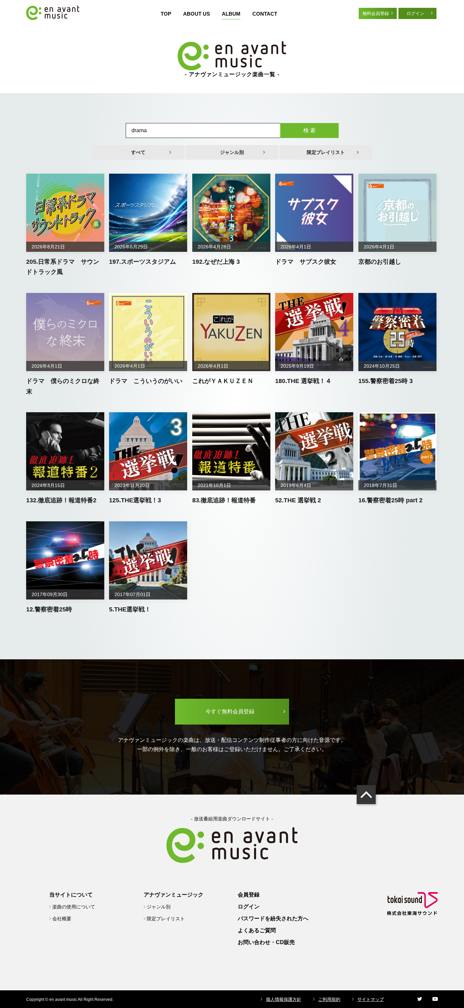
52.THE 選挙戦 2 (298, 500)
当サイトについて (71, 895)
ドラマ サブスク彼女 (305, 261)
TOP (166, 14)
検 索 (309, 130)
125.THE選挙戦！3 (135, 500)
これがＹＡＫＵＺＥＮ (222, 381)
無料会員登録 (375, 13)
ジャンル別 (232, 152)
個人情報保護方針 (283, 999)
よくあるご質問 (257, 930)
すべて (138, 152)
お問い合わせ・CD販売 (266, 942)
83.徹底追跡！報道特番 (224, 500)
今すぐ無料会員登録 (230, 711)
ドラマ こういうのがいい (145, 381)
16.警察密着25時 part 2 (390, 500)
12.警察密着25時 (49, 609)
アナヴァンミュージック (173, 895)
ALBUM (231, 14)
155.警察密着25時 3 (385, 381)
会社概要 (61, 918)
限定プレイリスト (326, 152)
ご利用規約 (329, 999)
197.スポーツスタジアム (142, 261)
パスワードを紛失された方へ (273, 918)
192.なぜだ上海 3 (216, 261)
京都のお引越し (379, 261)
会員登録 (249, 895)
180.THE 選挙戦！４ (303, 381)
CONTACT (264, 14)
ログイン (415, 13)
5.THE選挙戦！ (130, 609)
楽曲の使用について (73, 906)
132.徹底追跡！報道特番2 (61, 500)
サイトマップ (370, 999)
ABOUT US (196, 14)
